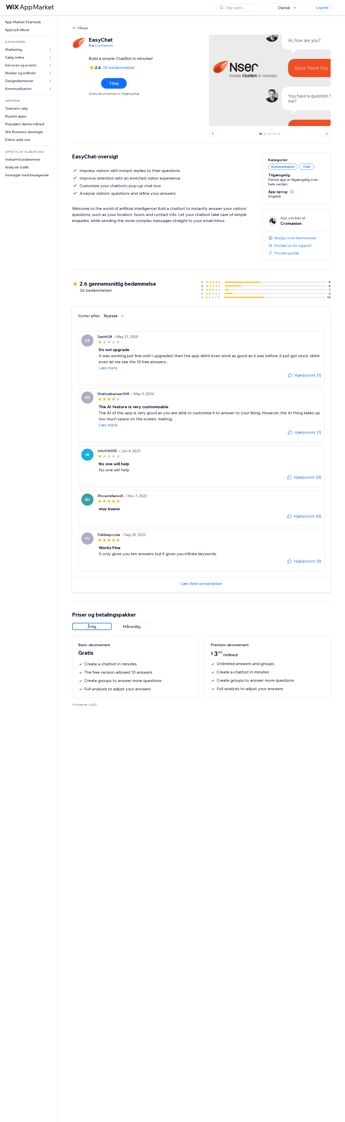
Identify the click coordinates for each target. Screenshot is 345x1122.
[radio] (92, 626)
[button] (291, 191)
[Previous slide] (212, 133)
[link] (29, 22)
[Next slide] (327, 133)
